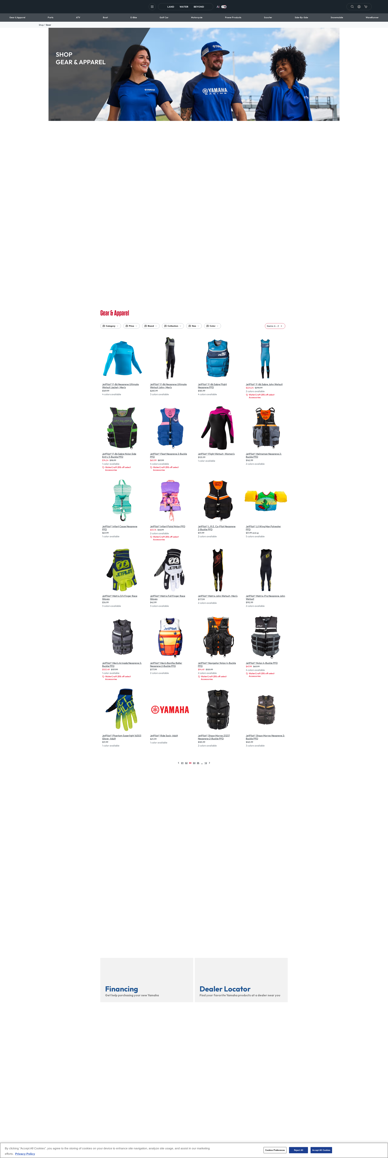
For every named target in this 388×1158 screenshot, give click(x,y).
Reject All (298, 1150)
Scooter (268, 17)
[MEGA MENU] (152, 6)
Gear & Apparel (17, 17)
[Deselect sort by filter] (281, 326)
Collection (173, 326)
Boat (105, 17)
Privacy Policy (25, 1153)
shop (41, 25)
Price (131, 326)
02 (186, 762)
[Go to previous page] (178, 762)
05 (198, 762)
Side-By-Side (301, 17)
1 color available (110, 463)
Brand (151, 326)
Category (110, 326)
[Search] (352, 6)
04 (194, 762)
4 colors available (111, 394)
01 (182, 762)
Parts (50, 17)
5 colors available (255, 536)
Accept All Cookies (321, 1150)
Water (184, 6)
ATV (78, 17)
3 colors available (159, 394)
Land (170, 6)
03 (190, 762)
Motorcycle (196, 17)
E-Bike (133, 17)
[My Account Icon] (359, 6)
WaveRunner (372, 17)
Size (194, 326)
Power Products (233, 17)
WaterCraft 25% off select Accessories (261, 396)
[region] (194, 1150)
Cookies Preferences (275, 1150)
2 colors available (255, 391)
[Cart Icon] (365, 6)
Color (212, 326)
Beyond (199, 6)
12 (205, 762)
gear (48, 25)
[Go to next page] (209, 762)
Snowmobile (337, 17)
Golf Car (164, 17)
